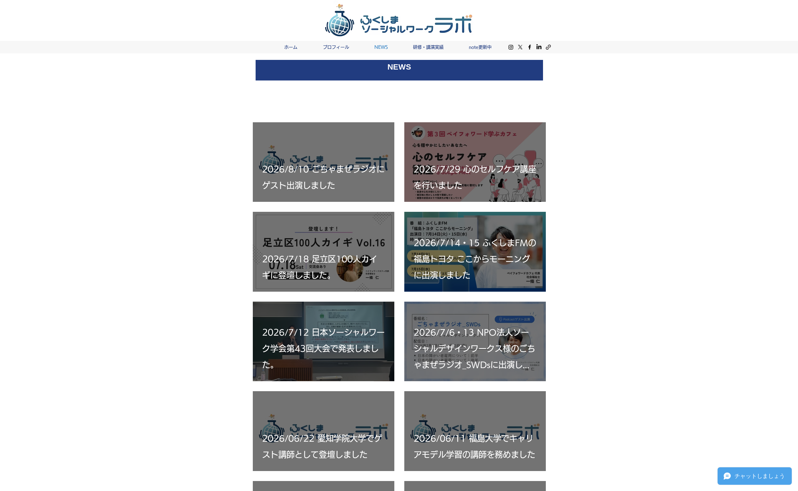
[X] (520, 47)
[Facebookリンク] (529, 47)
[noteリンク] (548, 47)
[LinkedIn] (539, 47)
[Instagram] (511, 47)
